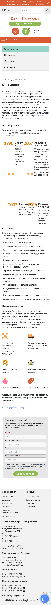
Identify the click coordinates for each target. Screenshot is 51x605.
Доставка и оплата (34, 496)
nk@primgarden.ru (16, 595)
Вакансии (10, 55)
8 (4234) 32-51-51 (14, 562)
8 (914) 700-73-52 (14, 590)
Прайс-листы (31, 503)
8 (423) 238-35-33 (10, 536)
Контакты (9, 67)
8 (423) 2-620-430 (14, 585)
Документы (10, 61)
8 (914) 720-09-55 (14, 588)
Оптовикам (30, 507)
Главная (6, 79)
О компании (11, 49)
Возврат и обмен (33, 500)
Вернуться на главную (16, 408)
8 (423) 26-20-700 (14, 574)
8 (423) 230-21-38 (10, 541)
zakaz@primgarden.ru (17, 576)
